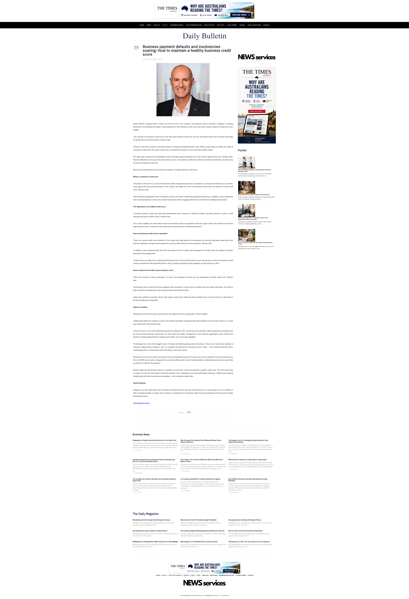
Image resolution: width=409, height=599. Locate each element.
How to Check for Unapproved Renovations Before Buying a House (255, 243)
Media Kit (250, 575)
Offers (198, 575)
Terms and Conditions (175, 575)
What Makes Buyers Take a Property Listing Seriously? (253, 194)
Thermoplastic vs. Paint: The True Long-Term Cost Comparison (249, 542)
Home (142, 25)
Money (165, 25)
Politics (220, 25)
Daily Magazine (254, 25)
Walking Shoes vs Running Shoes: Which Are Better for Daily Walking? (155, 542)
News (149, 25)
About (193, 575)
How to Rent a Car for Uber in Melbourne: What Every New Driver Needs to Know (202, 460)
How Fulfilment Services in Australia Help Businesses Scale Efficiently (247, 480)
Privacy (164, 575)
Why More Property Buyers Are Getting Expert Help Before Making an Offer (254, 170)
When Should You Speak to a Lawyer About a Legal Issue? (247, 460)
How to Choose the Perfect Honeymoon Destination (245, 531)
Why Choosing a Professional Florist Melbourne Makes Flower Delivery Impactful (201, 441)
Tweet (181, 412)
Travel (242, 25)
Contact (158, 575)
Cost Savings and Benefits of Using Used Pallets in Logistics (200, 479)
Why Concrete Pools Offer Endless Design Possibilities (199, 520)
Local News (232, 25)
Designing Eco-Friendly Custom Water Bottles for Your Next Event (154, 440)
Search (266, 25)
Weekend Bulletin (241, 575)
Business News (177, 25)
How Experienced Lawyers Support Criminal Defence (150, 531)
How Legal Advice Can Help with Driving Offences (244, 520)
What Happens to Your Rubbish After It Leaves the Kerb (199, 542)
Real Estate (209, 25)
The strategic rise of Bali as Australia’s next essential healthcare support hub (154, 480)
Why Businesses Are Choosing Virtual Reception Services (151, 520)
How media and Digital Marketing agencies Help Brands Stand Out (202, 531)
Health (157, 25)
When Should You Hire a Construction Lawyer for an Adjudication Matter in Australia (253, 218)
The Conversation (194, 25)
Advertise (186, 575)
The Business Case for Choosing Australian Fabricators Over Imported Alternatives (248, 441)
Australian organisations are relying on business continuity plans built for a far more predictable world (154, 460)
